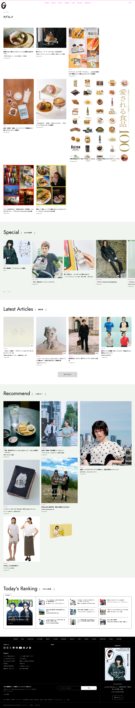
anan (4, 699)
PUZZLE (111, 639)
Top (4, 12)
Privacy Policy (37, 705)
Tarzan (41, 699)
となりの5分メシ (23, 658)
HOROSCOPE (103, 639)
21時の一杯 (22, 663)
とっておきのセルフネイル (9, 658)
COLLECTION (30, 639)
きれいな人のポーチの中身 (9, 661)
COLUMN (94, 639)
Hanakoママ (50, 699)
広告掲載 (31, 705)
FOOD (79, 639)
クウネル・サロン (58, 699)
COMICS (86, 639)
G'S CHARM (39, 639)
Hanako (31, 699)
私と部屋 (5, 663)
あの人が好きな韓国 (24, 668)
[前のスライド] (4, 291)
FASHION (16, 639)
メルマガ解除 (6, 694)
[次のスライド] (7, 291)
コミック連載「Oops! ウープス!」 (27, 656)
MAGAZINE (118, 639)
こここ (64, 699)
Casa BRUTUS (26, 699)
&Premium (36, 699)
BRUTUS (8, 699)
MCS (68, 699)
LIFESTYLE (72, 639)
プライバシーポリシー (19, 689)
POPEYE (13, 699)
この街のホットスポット (25, 666)
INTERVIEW (63, 639)
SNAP (22, 639)
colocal (45, 699)
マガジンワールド (24, 705)
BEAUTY (48, 639)
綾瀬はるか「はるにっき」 (9, 668)
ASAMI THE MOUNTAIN (9, 666)
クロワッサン (19, 699)
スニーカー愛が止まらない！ (10, 656)
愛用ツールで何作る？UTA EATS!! (27, 661)
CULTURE (55, 639)
